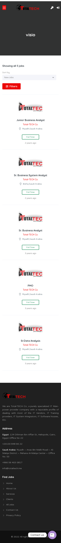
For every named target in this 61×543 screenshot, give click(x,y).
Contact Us (12, 510)
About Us (11, 488)
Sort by (6, 72)
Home (9, 483)
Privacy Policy (13, 515)
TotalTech (45, 536)
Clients (9, 499)
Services (10, 494)
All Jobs (10, 504)
